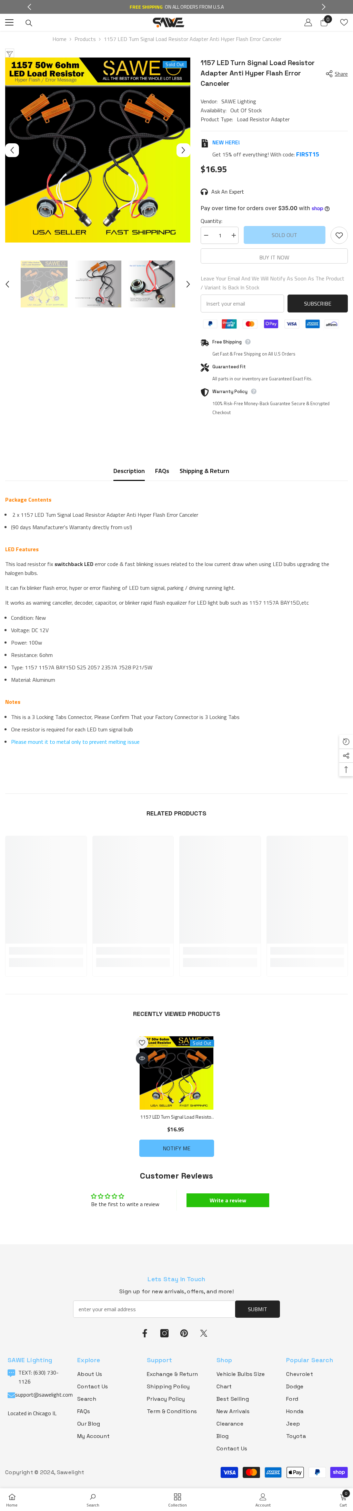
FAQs (162, 470)
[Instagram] (164, 1333)
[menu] (9, 22)
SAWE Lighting (238, 101)
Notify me (176, 1148)
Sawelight (70, 1472)
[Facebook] (145, 1333)
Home (59, 39)
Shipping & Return (204, 470)
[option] (97, 150)
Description (129, 470)
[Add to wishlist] (339, 235)
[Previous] (29, 7)
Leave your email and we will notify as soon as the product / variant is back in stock (272, 282)
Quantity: (211, 221)
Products (85, 39)
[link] (46, 951)
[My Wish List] (344, 22)
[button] (12, 150)
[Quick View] (142, 1058)
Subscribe (317, 303)
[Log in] (308, 22)
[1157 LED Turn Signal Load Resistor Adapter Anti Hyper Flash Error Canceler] (177, 1073)
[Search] (29, 23)
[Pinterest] (184, 1333)
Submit (257, 1309)
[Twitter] (203, 1333)
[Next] (324, 7)
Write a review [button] (228, 1200)
